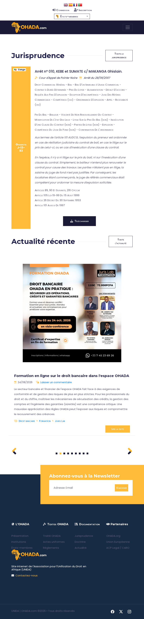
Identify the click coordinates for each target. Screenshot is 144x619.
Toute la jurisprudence (119, 55)
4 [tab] (68, 453)
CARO (125, 548)
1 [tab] (56, 453)
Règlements (51, 548)
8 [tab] (83, 453)
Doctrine (80, 542)
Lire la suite (118, 429)
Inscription (85, 10)
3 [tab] (64, 453)
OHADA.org (113, 536)
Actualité (81, 548)
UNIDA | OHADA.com (24, 611)
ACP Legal (112, 548)
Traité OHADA (52, 536)
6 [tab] (76, 453)
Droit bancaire (27, 421)
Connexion (62, 10)
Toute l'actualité (120, 241)
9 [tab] (87, 453)
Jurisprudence (84, 536)
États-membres (21, 548)
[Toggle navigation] (128, 27)
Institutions (18, 542)
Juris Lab (60, 421)
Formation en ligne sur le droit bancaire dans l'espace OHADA (71, 376)
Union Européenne (118, 542)
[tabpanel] (72, 344)
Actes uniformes (54, 542)
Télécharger (81, 221)
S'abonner (121, 487)
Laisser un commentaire (56, 382)
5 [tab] (72, 453)
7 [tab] (80, 453)
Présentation (19, 536)
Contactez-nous (26, 575)
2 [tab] (60, 453)
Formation (45, 421)
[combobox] (72, 16)
